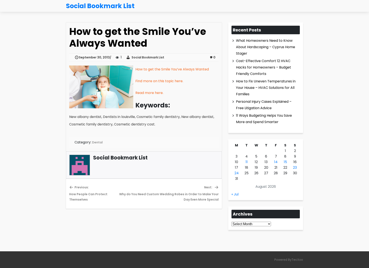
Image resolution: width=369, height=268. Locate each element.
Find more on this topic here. (159, 81)
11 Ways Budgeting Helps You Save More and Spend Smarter (264, 118)
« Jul (235, 194)
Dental (97, 142)
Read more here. (149, 92)
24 (236, 173)
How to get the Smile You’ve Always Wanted (172, 69)
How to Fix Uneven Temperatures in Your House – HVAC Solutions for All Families (266, 88)
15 (285, 161)
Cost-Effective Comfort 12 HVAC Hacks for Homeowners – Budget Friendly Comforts (263, 67)
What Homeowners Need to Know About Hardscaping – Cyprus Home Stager (265, 47)
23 (295, 167)
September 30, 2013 (94, 57)
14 (276, 161)
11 (247, 161)
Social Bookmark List (147, 57)
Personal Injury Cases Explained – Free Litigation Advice (263, 104)
